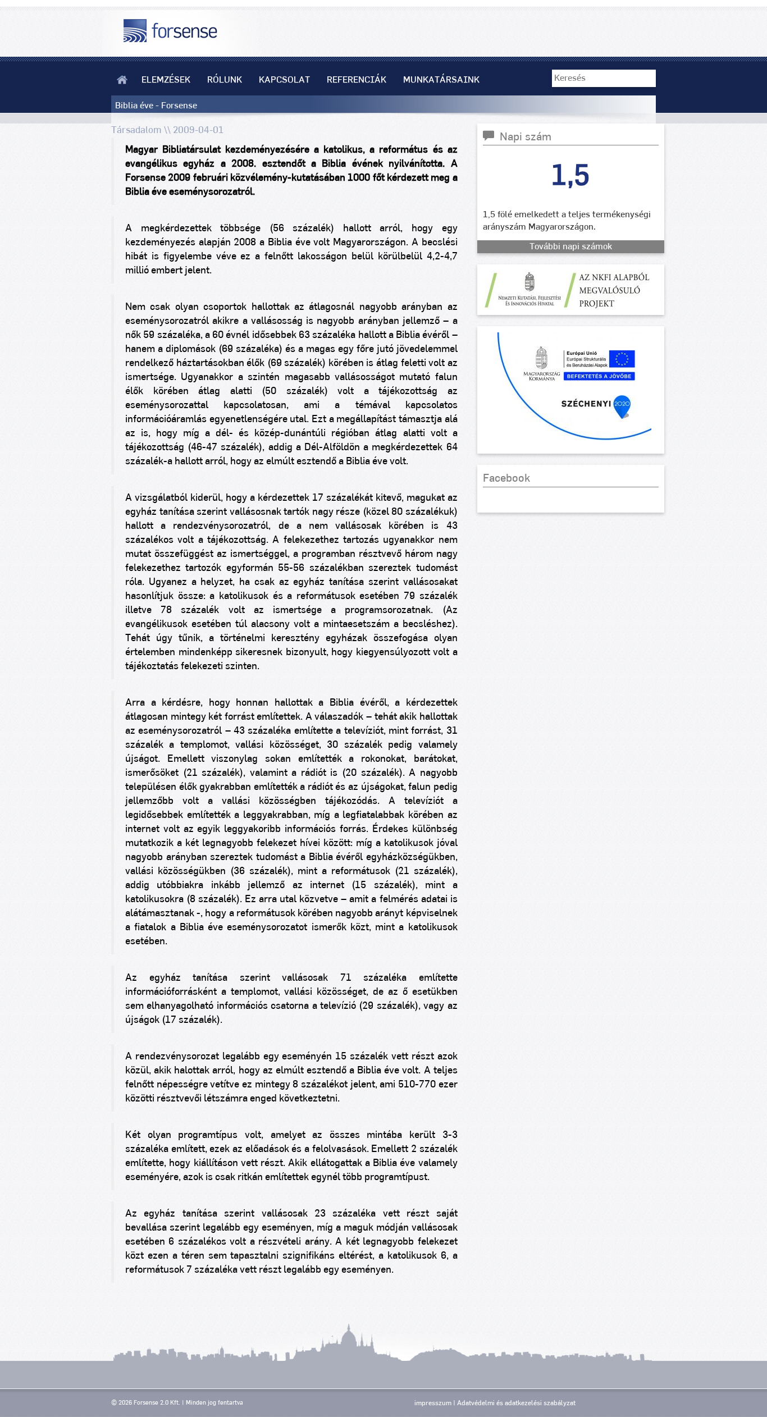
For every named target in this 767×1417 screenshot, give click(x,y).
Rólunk (224, 79)
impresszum (432, 1403)
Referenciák (356, 79)
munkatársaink (441, 79)
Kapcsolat (284, 79)
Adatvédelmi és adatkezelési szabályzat (516, 1403)
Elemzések (165, 79)
